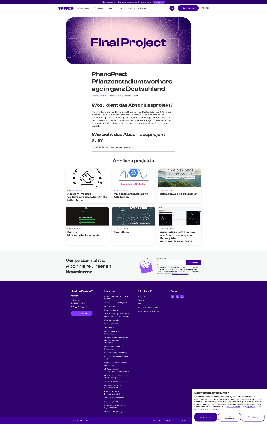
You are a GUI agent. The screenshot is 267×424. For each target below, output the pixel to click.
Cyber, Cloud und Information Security (116, 297)
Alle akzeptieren (206, 417)
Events (119, 8)
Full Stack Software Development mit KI (112, 392)
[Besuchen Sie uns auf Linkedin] (182, 296)
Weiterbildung (83, 8)
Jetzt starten (188, 8)
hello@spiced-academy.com (78, 301)
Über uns (141, 296)
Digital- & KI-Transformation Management (115, 363)
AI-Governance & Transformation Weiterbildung (116, 370)
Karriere (141, 300)
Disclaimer (157, 420)
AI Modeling (109, 327)
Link (103, 147)
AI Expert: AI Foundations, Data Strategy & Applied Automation (116, 340)
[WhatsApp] (171, 8)
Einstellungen (253, 417)
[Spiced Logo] (66, 8)
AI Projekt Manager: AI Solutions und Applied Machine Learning (116, 315)
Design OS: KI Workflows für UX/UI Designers (115, 406)
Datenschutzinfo (233, 407)
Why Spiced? (99, 8)
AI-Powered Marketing (113, 411)
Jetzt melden (158, 2)
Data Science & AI (99, 96)
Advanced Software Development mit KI (112, 386)
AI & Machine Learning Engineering (113, 332)
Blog (110, 8)
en (207, 8)
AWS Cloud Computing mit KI (115, 302)
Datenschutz (169, 420)
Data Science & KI (111, 320)
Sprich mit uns (82, 313)
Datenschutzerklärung (180, 274)
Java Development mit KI (114, 398)
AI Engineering (110, 306)
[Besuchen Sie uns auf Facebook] (177, 296)
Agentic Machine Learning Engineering (114, 347)
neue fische (154, 311)
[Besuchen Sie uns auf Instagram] (172, 296)
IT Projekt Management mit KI (115, 352)
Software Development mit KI (116, 381)
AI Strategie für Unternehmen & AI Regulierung (116, 376)
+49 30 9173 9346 (79, 307)
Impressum (182, 420)
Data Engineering (111, 324)
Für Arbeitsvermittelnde (136, 8)
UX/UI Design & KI (111, 401)
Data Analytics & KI (111, 310)
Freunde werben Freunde (148, 307)
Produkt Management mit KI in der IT (116, 357)
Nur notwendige (229, 417)
